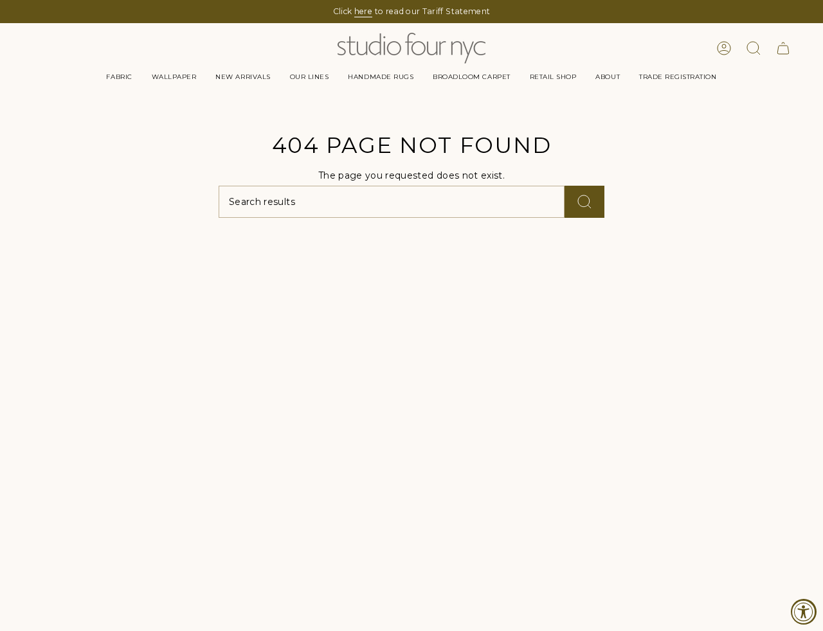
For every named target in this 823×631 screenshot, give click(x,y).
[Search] (584, 202)
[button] (118, 77)
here (363, 11)
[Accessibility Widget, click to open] (804, 612)
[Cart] (783, 48)
